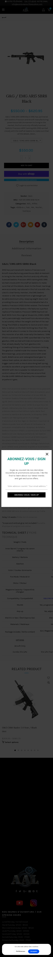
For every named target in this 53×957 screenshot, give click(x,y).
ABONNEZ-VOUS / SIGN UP (26, 495)
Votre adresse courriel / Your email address (27, 486)
